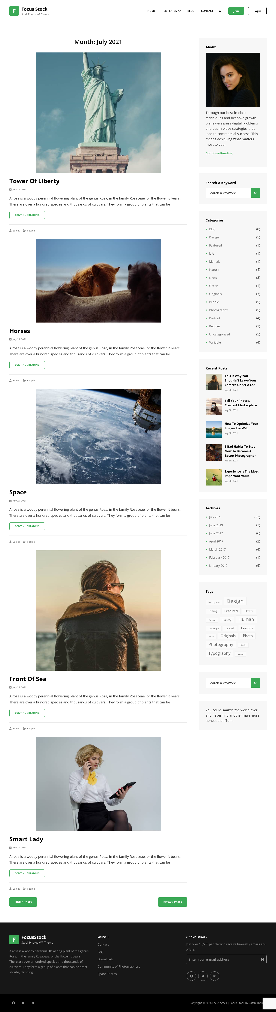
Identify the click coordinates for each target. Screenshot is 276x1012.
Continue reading (30, 216)
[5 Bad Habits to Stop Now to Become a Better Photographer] (214, 452)
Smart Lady (26, 839)
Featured (215, 245)
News (213, 278)
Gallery (226, 620)
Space (18, 492)
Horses (19, 331)
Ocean (213, 286)
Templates (169, 11)
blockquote (213, 602)
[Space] (98, 436)
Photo (248, 635)
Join (236, 11)
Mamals (214, 261)
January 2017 (218, 566)
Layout (230, 628)
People (31, 230)
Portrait (214, 318)
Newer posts (172, 902)
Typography (219, 653)
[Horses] (98, 281)
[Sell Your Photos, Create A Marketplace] (214, 406)
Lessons (247, 628)
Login (257, 11)
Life (211, 253)
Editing (212, 611)
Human (246, 619)
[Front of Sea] (98, 610)
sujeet (16, 230)
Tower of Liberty (34, 181)
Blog (191, 11)
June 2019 (216, 525)
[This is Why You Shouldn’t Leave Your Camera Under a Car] (214, 381)
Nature (214, 270)
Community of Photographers (119, 966)
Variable (215, 342)
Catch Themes (258, 1003)
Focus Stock (34, 9)
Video (241, 654)
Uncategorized (219, 334)
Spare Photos (107, 974)
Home (151, 11)
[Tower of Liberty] (98, 112)
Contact (207, 11)
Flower (249, 611)
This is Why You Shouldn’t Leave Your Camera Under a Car (240, 380)
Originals (215, 294)
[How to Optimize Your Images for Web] (214, 429)
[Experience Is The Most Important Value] (214, 477)
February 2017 (219, 557)
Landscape (213, 628)
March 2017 (217, 549)
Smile (243, 645)
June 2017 (216, 533)
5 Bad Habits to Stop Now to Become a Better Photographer (240, 451)
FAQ (100, 952)
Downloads (106, 959)
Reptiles (214, 326)
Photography (218, 310)
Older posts (23, 902)
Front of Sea (27, 679)
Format (212, 620)
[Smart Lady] (98, 784)
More (211, 636)
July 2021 (215, 517)
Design (214, 237)
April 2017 (216, 541)
